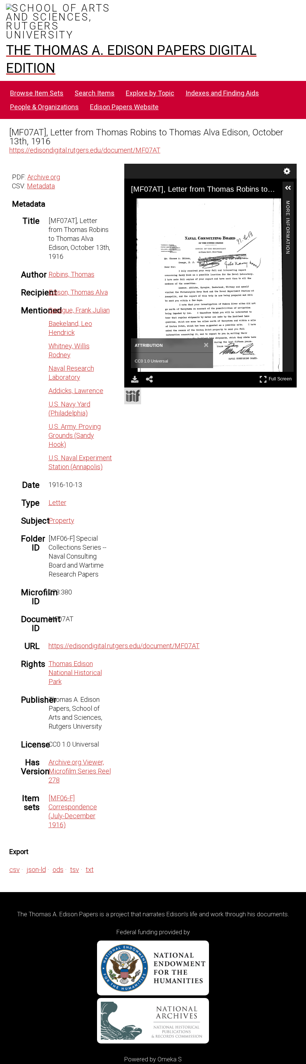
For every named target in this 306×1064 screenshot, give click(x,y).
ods (58, 869)
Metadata (41, 186)
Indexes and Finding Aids (222, 93)
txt (90, 869)
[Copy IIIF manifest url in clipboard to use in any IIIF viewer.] (132, 395)
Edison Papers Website (124, 107)
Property (61, 520)
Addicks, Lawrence (76, 391)
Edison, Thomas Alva (78, 292)
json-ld (36, 869)
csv (14, 869)
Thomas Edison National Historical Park (75, 672)
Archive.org (43, 177)
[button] (291, 191)
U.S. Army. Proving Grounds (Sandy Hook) (75, 435)
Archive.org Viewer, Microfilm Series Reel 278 (80, 771)
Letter (57, 502)
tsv (74, 869)
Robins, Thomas (71, 274)
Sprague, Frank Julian (79, 310)
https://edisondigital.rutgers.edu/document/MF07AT (84, 150)
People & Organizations (44, 107)
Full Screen (281, 378)
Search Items (95, 93)
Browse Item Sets (36, 93)
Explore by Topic (150, 93)
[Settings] (287, 171)
